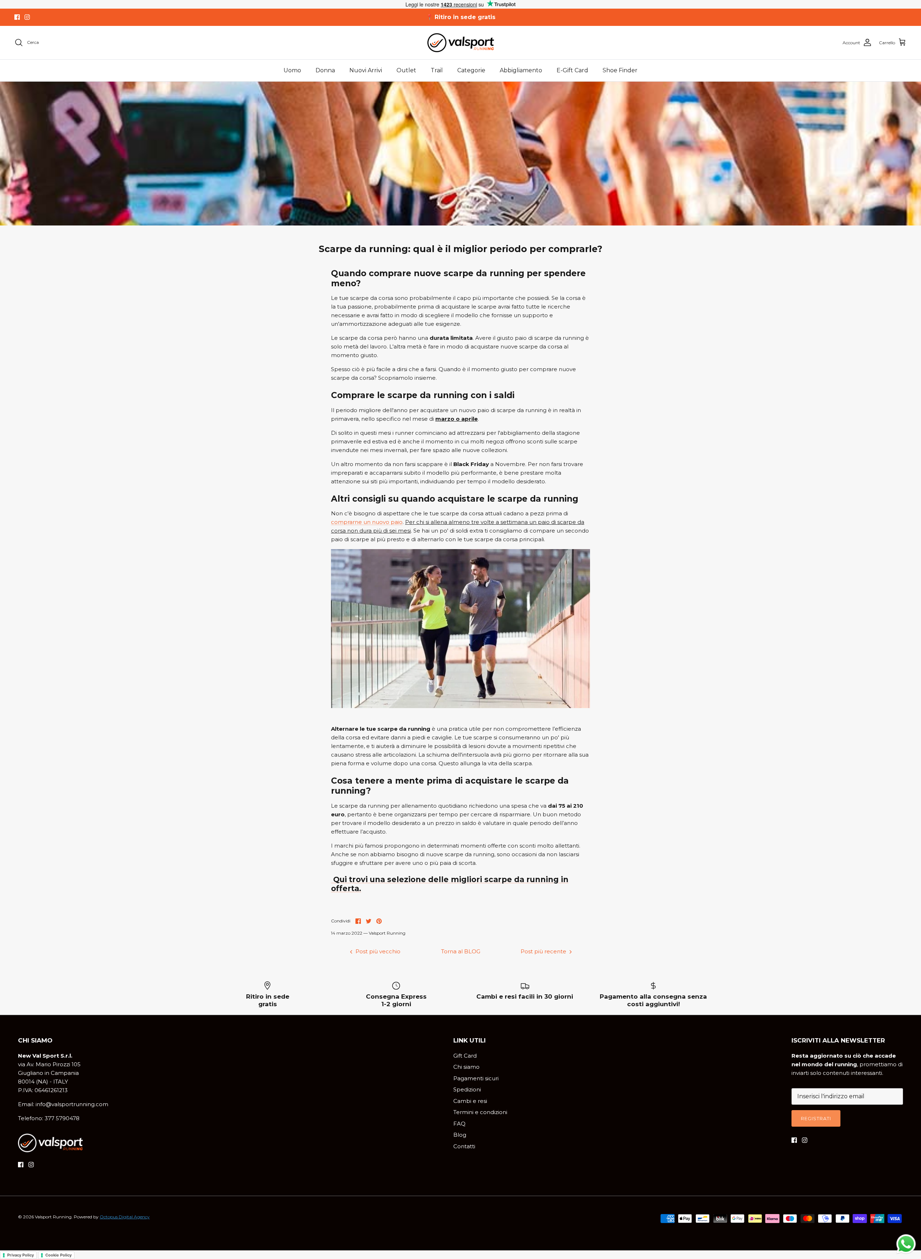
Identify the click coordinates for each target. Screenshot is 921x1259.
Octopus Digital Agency (125, 1216)
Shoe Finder (620, 70)
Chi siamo (466, 1066)
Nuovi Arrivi (365, 70)
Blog (459, 1134)
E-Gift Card (572, 70)
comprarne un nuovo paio (367, 522)
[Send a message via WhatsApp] (906, 1244)
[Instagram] (27, 17)
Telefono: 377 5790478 (49, 1118)
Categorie (471, 70)
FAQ (459, 1123)
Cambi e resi (470, 1101)
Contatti (464, 1146)
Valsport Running (53, 1216)
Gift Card (465, 1055)
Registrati (816, 1118)
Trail (437, 70)
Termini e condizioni (480, 1112)
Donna (325, 70)
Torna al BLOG (460, 951)
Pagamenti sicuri (476, 1078)
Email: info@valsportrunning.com (63, 1104)
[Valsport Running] (460, 42)
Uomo (292, 70)
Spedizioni (467, 1089)
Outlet (406, 70)
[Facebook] (17, 17)
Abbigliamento (521, 70)
